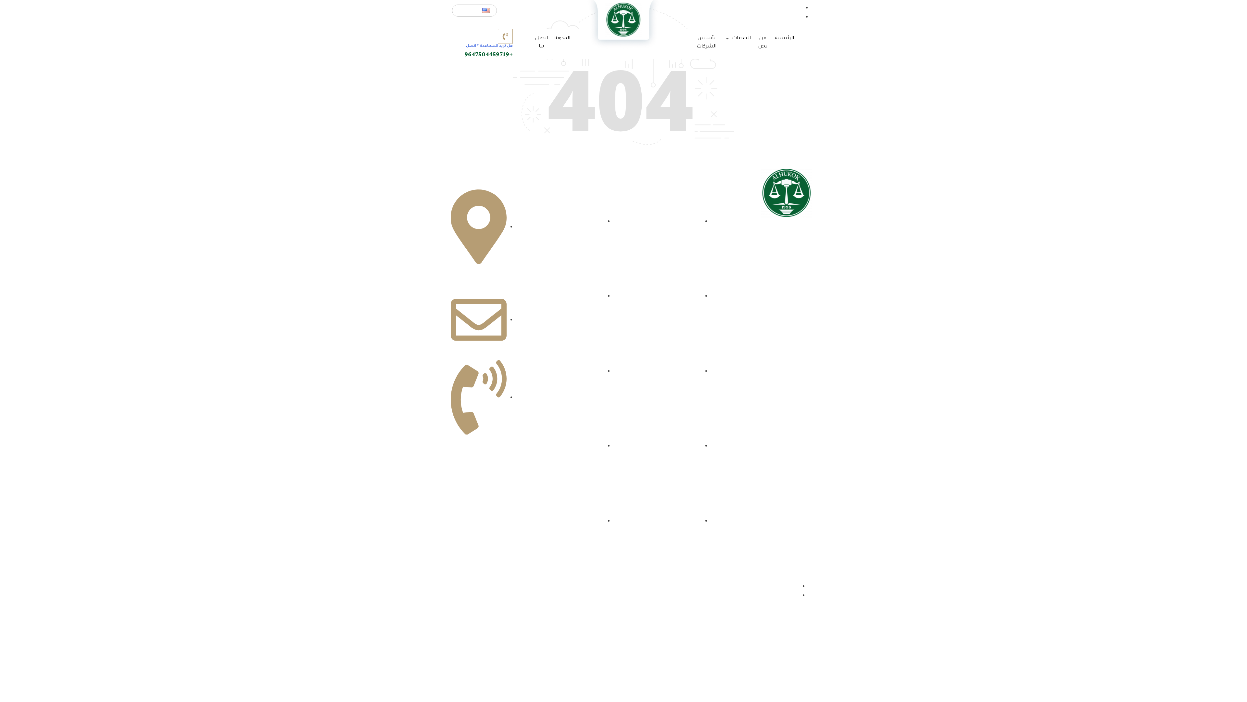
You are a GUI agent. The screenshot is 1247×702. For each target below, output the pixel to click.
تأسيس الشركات (706, 43)
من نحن (762, 43)
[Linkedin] (770, 276)
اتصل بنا (541, 43)
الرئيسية (784, 38)
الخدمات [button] (741, 38)
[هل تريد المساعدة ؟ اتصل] (505, 36)
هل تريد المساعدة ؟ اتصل (489, 46)
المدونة (562, 38)
